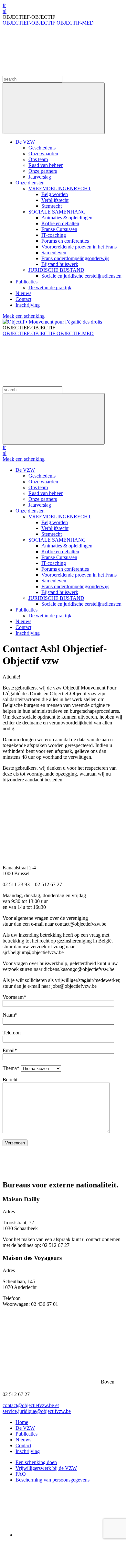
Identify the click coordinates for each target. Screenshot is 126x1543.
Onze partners (42, 171)
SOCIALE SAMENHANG (57, 212)
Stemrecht (51, 206)
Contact (23, 299)
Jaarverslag (39, 177)
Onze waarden (43, 153)
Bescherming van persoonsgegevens (52, 1479)
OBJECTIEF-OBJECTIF (30, 23)
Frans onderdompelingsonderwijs (75, 258)
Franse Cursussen (59, 229)
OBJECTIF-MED (75, 23)
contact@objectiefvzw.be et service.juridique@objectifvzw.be (37, 1408)
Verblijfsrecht (54, 200)
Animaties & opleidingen (66, 217)
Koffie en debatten (60, 223)
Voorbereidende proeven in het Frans (79, 246)
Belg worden (54, 194)
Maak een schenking (24, 316)
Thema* (12, 1068)
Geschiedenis (42, 147)
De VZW (25, 142)
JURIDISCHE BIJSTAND (56, 270)
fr (4, 5)
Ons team (38, 159)
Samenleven (53, 252)
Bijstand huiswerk (59, 264)
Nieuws (23, 293)
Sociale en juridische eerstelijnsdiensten (81, 276)
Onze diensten (30, 182)
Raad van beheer (45, 165)
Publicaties (26, 281)
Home (22, 1422)
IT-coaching (53, 235)
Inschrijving (28, 305)
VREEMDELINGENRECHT (59, 188)
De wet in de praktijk (49, 287)
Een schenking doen (36, 1462)
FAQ (21, 1474)
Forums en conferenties (65, 241)
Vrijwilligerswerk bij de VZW (46, 1468)
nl (4, 11)
